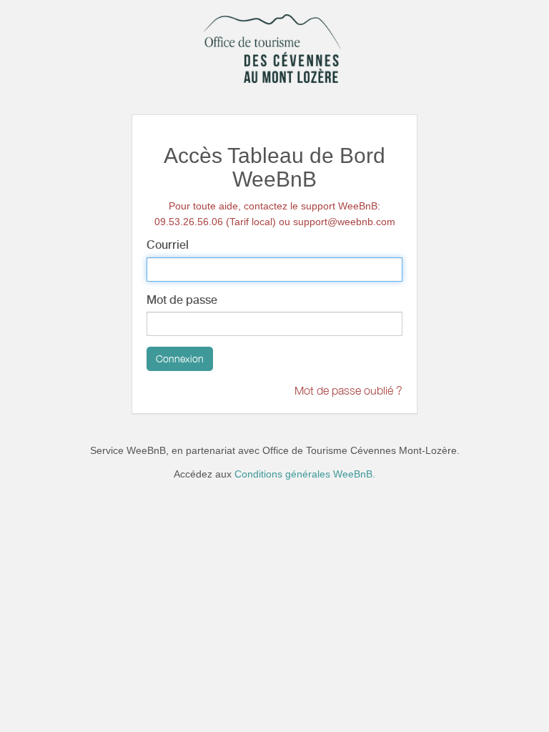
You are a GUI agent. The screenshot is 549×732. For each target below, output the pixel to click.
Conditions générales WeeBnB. (304, 474)
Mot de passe (182, 300)
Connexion (180, 358)
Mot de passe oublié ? (348, 390)
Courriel (168, 245)
